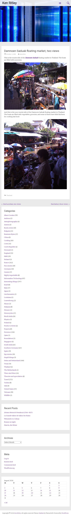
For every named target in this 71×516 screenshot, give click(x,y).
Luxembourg (8, 300)
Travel (6, 379)
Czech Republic (9, 247)
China (6, 237)
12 (22, 490)
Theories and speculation (13, 376)
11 (14, 490)
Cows (6, 244)
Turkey (6, 383)
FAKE (6, 256)
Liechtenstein (9, 294)
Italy (5, 288)
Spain (6, 351)
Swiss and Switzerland (12, 360)
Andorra (7, 218)
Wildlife (7, 395)
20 (32, 493)
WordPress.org (9, 468)
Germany (7, 269)
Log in (6, 459)
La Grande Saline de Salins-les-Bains (17, 416)
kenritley (23, 54)
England (7, 253)
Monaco (7, 310)
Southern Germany (11, 348)
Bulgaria (7, 231)
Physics (7, 319)
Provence (7, 332)
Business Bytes (9, 234)
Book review (8, 228)
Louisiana (7, 297)
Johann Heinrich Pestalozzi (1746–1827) (18, 412)
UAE (5, 386)
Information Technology (13, 278)
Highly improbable (11, 275)
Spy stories (8, 354)
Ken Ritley (9, 3)
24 (5, 495)
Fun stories (8, 266)
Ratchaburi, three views (60, 204)
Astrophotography (10, 221)
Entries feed (8, 462)
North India (8, 316)
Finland (7, 259)
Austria (6, 225)
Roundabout (8, 338)
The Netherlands (10, 370)
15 (50, 490)
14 (41, 490)
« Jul (5, 503)
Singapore (7, 342)
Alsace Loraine (9, 215)
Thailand (9, 195)
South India (8, 345)
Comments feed (10, 465)
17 (5, 493)
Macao (6, 304)
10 (5, 490)
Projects (7, 329)
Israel (6, 285)
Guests (6, 272)
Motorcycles (8, 313)
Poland (6, 323)
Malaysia (7, 307)
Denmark (7, 250)
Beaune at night (10, 422)
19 (22, 493)
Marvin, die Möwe (10, 425)
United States (9, 389)
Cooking (7, 240)
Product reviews (10, 326)
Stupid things (9, 357)
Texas (6, 364)
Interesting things (10, 281)
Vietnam (7, 392)
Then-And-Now (10, 373)
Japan (6, 291)
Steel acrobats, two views (11, 204)
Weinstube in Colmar (11, 419)
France (6, 263)
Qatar (6, 335)
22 (50, 493)
